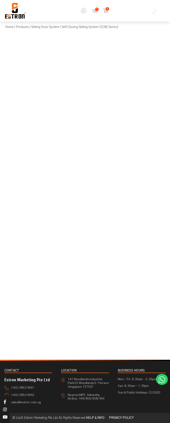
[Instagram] (5, 409)
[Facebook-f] (5, 401)
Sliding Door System (45, 27)
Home (9, 27)
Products (22, 27)
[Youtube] (5, 417)
